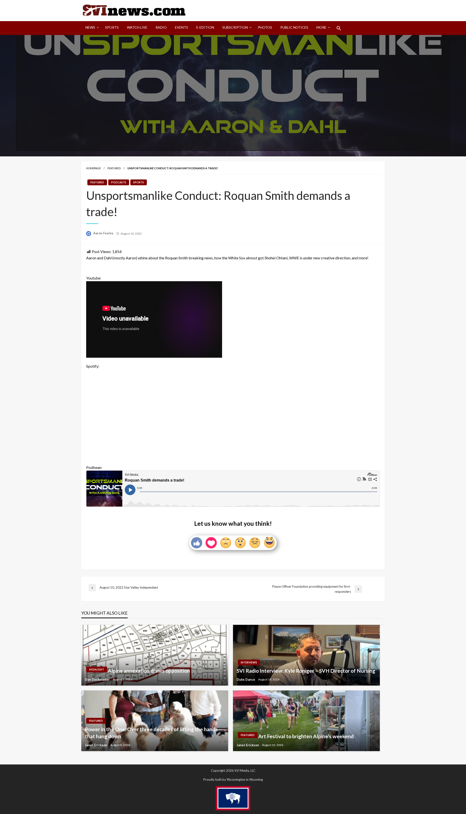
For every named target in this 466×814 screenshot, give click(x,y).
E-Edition (205, 27)
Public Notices (294, 27)
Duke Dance (246, 679)
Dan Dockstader (97, 679)
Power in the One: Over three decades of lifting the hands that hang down (151, 732)
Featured (114, 168)
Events (181, 27)
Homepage (93, 168)
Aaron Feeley (103, 233)
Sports (112, 27)
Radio (161, 27)
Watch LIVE (137, 27)
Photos (265, 27)
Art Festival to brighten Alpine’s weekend (306, 736)
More (321, 27)
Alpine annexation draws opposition (149, 671)
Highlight (96, 669)
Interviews (249, 662)
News (90, 27)
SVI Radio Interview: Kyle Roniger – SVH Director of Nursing (306, 671)
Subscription (235, 27)
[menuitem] (91, 28)
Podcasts (118, 182)
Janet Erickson (96, 745)
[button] (338, 28)
